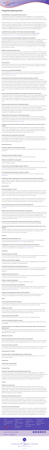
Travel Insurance (22, 241)
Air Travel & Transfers (8, 421)
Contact (6, 434)
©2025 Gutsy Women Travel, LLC (24, 446)
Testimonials (21, 121)
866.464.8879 (20, 34)
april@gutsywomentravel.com (9, 34)
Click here (39, 355)
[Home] (9, 3)
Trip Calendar (39, 421)
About (5, 419)
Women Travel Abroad (14, 71)
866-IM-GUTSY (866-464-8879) (11, 432)
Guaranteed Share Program (10, 75)
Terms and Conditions (29, 247)
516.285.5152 (35, 34)
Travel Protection (40, 419)
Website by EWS (24, 448)
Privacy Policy (29, 419)
